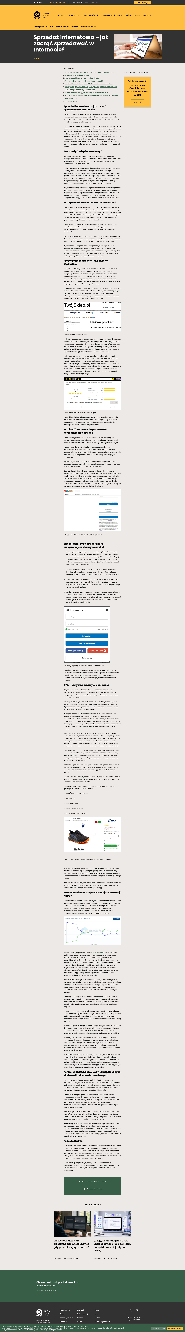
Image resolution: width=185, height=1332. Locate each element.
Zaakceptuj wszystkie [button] (174, 1328)
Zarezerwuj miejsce (142, 3)
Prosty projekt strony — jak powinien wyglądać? (84, 81)
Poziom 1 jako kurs (66, 1318)
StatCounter (100, 952)
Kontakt (97, 1318)
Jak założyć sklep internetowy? (77, 75)
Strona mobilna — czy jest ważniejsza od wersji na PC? (86, 92)
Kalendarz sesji (82, 1314)
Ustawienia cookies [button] (159, 1328)
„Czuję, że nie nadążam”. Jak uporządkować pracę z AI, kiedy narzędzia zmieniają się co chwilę (112, 1245)
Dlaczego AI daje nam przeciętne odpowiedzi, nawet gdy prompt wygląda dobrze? (71, 1244)
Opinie (79, 1322)
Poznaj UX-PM (137, 102)
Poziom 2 (63, 1322)
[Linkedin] (137, 1310)
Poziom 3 (80, 1310)
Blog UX (97, 1310)
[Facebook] (130, 1310)
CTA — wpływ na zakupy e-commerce (80, 90)
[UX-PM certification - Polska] (41, 15)
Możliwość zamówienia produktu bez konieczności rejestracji (89, 84)
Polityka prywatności (102, 1322)
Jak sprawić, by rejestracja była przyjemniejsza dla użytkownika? (91, 87)
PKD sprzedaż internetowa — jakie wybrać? (82, 78)
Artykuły (37, 58)
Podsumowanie (71, 101)
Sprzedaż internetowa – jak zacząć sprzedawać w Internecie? (89, 72)
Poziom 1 (63, 1314)
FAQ (96, 1314)
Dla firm (80, 1318)
